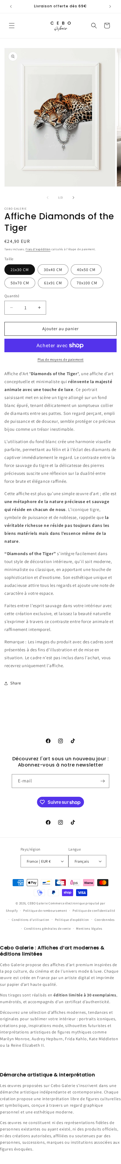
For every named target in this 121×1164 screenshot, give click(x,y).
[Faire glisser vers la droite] (73, 197)
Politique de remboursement (45, 911)
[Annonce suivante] (110, 6)
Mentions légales (89, 928)
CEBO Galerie (38, 903)
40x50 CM (86, 269)
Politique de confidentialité (94, 911)
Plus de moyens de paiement (61, 359)
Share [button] (15, 683)
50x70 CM (20, 282)
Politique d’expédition (72, 920)
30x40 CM (53, 269)
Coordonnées (105, 920)
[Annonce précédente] (10, 6)
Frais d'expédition (38, 249)
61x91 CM (53, 282)
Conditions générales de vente (47, 928)
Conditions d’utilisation (30, 920)
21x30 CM (20, 269)
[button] (11, 25)
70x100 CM (87, 282)
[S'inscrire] (102, 781)
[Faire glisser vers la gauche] (47, 197)
